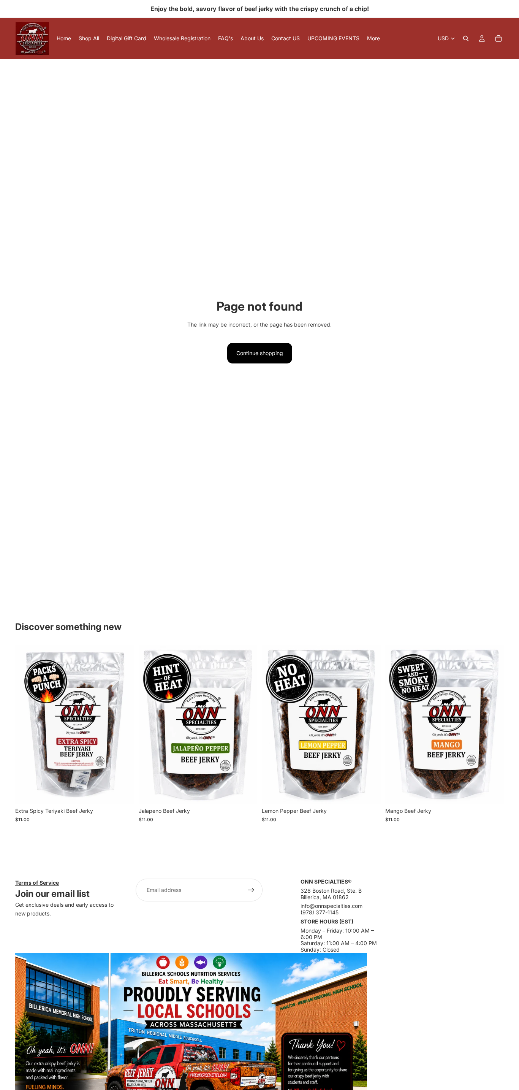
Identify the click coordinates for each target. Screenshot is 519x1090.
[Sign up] (251, 890)
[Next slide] (122, 724)
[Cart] (498, 38)
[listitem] (373, 38)
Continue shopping (259, 353)
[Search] (465, 38)
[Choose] (122, 792)
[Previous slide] (26, 724)
